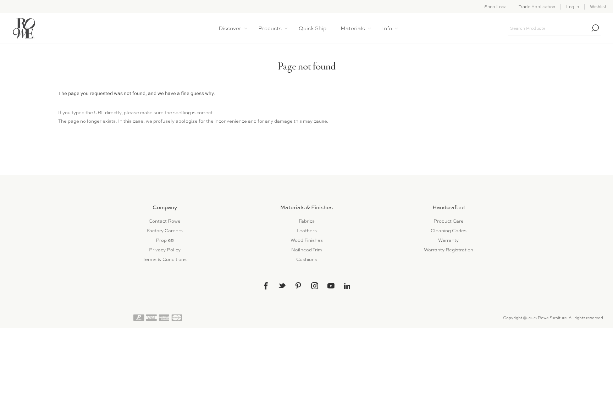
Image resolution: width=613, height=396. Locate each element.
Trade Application (537, 7)
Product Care (448, 221)
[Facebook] (266, 286)
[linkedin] (347, 286)
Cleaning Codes (448, 231)
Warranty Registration (448, 250)
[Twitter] (282, 285)
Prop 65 (165, 240)
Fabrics (307, 221)
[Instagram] (315, 286)
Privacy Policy (165, 250)
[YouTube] (331, 286)
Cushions (306, 259)
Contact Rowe (165, 221)
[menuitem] (165, 221)
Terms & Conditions (165, 259)
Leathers (307, 231)
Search (595, 28)
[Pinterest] (298, 286)
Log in (572, 7)
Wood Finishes (307, 240)
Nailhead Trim (306, 250)
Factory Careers (165, 231)
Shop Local (496, 7)
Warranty (448, 240)
